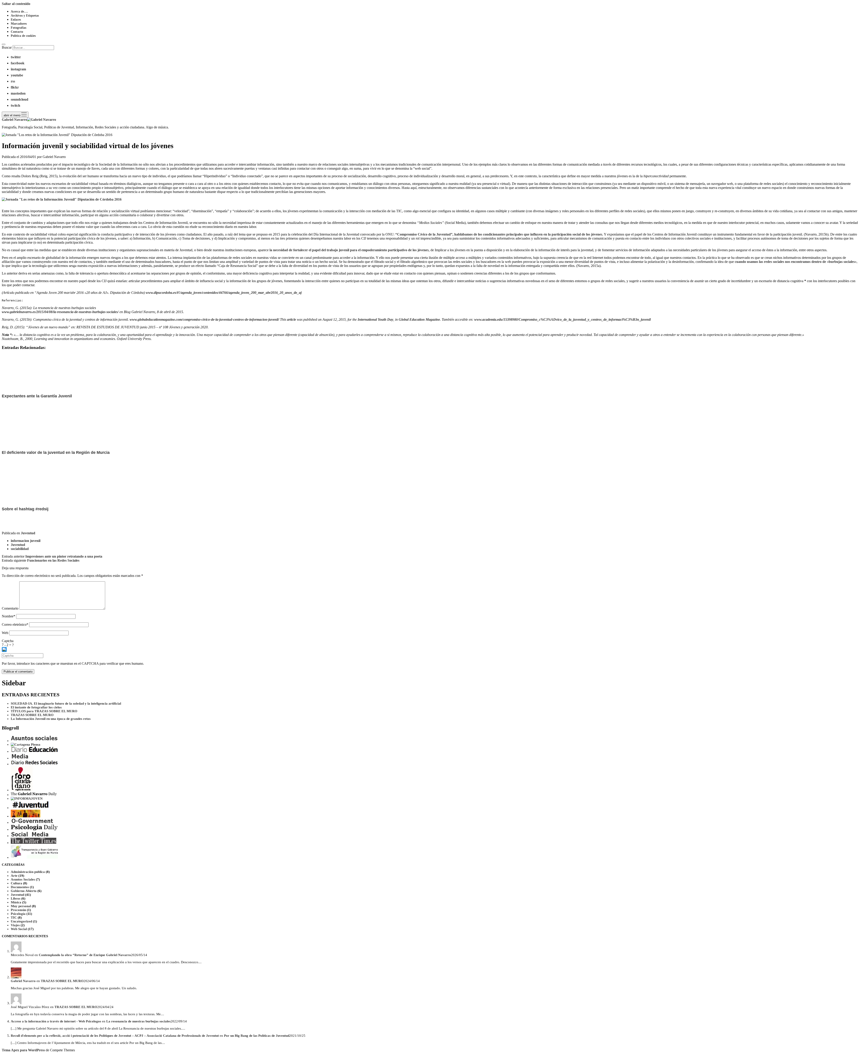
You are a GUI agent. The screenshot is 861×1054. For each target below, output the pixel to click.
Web (5, 633)
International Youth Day (375, 319)
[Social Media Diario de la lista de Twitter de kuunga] (30, 836)
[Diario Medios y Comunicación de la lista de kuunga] (20, 758)
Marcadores (19, 23)
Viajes (15, 925)
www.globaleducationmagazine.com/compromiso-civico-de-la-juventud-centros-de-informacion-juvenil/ (204, 319)
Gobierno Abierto (24, 891)
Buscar (7, 47)
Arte (14, 875)
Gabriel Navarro (23, 981)
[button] (430, 650)
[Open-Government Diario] (32, 822)
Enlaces (16, 19)
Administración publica (28, 872)
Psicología (18, 913)
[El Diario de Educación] (34, 751)
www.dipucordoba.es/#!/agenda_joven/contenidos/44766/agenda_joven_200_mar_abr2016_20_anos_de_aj (224, 292)
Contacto (17, 31)
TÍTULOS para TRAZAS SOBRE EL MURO (44, 711)
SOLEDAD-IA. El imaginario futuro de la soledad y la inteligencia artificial (66, 703)
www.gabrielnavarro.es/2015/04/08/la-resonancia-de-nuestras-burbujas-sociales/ (60, 312)
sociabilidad (20, 549)
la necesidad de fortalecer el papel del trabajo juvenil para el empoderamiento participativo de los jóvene (348, 250)
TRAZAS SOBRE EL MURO (32, 715)
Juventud (28, 533)
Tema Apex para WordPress (23, 1050)
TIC (14, 917)
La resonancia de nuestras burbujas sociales (138, 1021)
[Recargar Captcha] (4, 649)
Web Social (19, 929)
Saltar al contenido (16, 4)
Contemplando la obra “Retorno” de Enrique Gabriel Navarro (85, 955)
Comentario (10, 608)
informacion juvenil (25, 541)
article (291, 319)
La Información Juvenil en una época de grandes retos (51, 719)
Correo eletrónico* (15, 624)
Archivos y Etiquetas (25, 15)
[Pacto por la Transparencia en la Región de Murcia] (34, 857)
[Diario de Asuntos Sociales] (34, 740)
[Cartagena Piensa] (25, 744)
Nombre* (8, 616)
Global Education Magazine (419, 319)
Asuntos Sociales (23, 879)
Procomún (18, 910)
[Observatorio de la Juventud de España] (25, 816)
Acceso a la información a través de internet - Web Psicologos (56, 1021)
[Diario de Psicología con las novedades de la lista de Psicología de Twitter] (34, 829)
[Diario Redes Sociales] (34, 764)
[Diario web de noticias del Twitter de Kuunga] (34, 794)
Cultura (16, 883)
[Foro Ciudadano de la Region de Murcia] (22, 790)
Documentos (20, 887)
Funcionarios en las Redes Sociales (53, 560)
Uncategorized (21, 921)
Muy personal (21, 906)
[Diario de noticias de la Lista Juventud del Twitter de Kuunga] (34, 807)
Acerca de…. (19, 11)
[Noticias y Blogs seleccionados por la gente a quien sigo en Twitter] (33, 842)
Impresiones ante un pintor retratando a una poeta (63, 556)
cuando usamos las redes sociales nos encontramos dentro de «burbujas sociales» (796, 262)
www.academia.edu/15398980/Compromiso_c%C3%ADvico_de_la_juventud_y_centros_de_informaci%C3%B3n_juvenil (562, 319)
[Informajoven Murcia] (27, 798)
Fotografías (18, 27)
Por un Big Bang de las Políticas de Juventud (256, 1035)
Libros (15, 898)
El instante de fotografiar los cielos (36, 707)
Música (16, 902)
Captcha (7, 641)
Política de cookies (23, 35)
